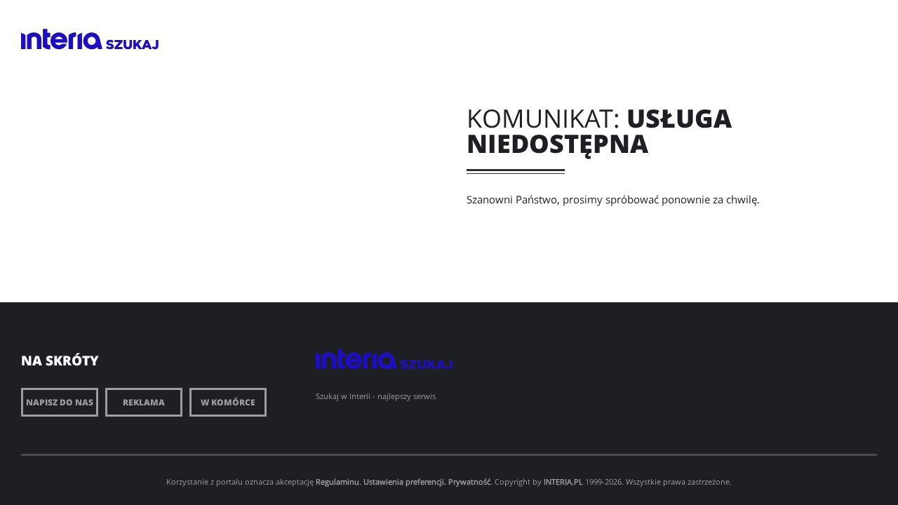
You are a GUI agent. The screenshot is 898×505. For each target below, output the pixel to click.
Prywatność (469, 481)
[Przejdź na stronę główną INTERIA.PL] (61, 39)
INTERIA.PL (563, 481)
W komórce (228, 402)
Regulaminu (337, 481)
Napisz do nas (59, 402)
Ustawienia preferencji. (404, 481)
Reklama (144, 402)
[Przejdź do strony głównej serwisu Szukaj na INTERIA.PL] (132, 44)
